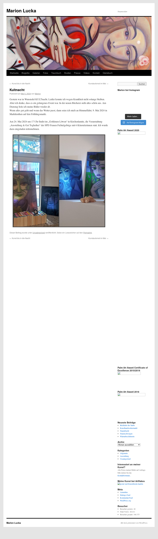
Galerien (36, 72)
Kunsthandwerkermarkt (128, 428)
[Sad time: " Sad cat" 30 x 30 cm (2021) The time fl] (143, 102)
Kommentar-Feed (126, 497)
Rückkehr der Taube (127, 425)
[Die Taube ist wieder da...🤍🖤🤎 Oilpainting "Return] (143, 96)
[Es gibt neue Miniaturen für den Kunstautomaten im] (133, 96)
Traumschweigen (126, 433)
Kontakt (96, 72)
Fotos (45, 72)
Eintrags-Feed (125, 495)
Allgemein (124, 453)
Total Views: (125, 511)
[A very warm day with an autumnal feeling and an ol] (133, 102)
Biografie (25, 72)
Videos (86, 72)
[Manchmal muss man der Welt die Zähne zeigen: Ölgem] (122, 96)
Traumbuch (56, 72)
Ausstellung (124, 456)
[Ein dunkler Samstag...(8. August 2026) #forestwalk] (143, 108)
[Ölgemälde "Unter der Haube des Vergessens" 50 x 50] (133, 108)
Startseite (14, 72)
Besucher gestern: (127, 509)
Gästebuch (107, 72)
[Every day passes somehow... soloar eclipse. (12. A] (122, 102)
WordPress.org (125, 500)
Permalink (87, 232)
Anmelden (124, 492)
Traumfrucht (124, 431)
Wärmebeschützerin (127, 436)
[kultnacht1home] (82, 181)
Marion (38, 93)
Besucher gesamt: (126, 514)
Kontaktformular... (124, 475)
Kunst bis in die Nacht (20, 83)
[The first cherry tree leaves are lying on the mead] (122, 108)
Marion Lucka (21, 10)
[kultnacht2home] (36, 181)
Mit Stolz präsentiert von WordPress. (134, 523)
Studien (67, 72)
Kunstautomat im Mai (98, 83)
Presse (77, 72)
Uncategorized (39, 232)
